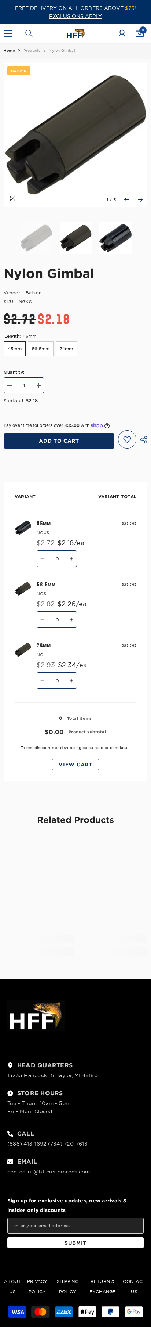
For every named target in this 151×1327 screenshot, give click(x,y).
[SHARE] (141, 440)
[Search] (29, 33)
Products (32, 50)
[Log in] (122, 33)
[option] (75, 135)
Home (9, 50)
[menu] (8, 33)
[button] (126, 199)
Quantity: (14, 371)
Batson (33, 292)
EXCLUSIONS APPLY (75, 16)
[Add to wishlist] (127, 439)
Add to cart (59, 440)
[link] (39, 939)
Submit (75, 1242)
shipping (72, 747)
